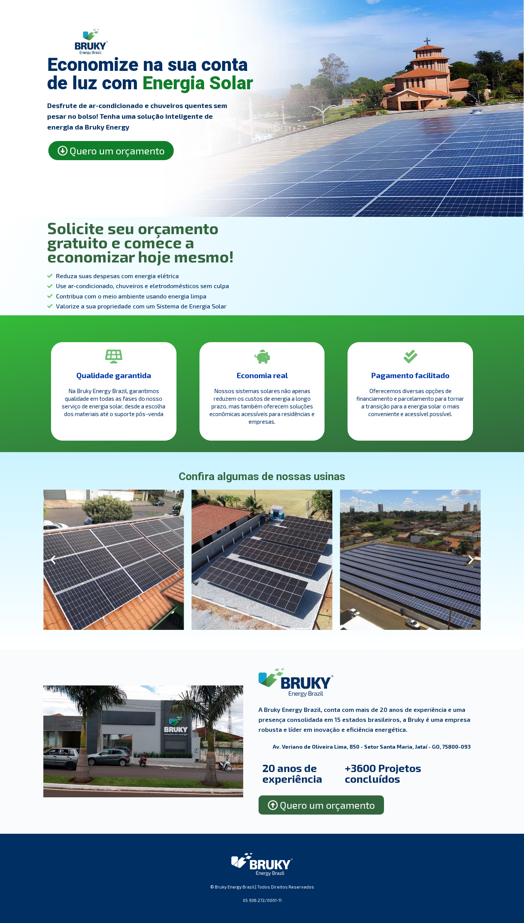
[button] (53, 560)
